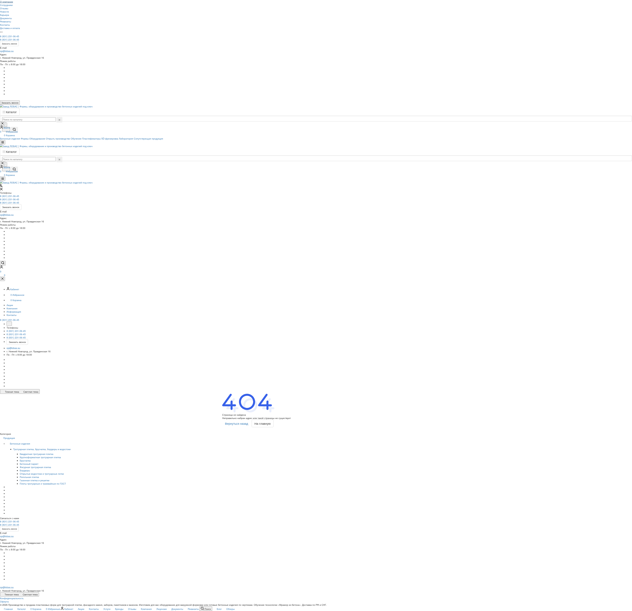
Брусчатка (25, 460)
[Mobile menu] (2, 179)
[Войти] (1, 267)
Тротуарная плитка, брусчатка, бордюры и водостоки (42, 449)
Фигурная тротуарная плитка (35, 467)
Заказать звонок (9, 43)
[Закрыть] (2, 279)
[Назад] (9, 323)
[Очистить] (59, 120)
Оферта (4, 601)
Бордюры (25, 470)
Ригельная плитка (29, 477)
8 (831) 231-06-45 (9, 36)
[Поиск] (3, 263)
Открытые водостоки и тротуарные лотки (42, 473)
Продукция (9, 438)
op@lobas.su (7, 51)
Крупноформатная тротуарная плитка (40, 457)
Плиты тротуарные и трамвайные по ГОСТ (43, 483)
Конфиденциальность (12, 598)
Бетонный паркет (29, 463)
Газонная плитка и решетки (34, 480)
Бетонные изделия (20, 443)
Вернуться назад (236, 423)
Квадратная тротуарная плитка (36, 454)
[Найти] (14, 130)
